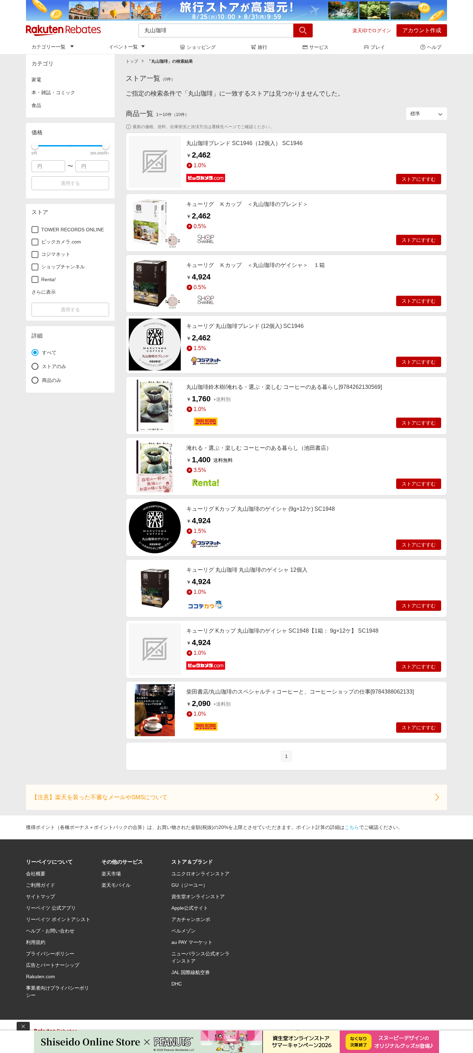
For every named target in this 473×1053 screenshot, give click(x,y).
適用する (70, 183)
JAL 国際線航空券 (190, 972)
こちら (352, 827)
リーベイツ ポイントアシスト (58, 919)
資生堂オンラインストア (198, 896)
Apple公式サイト (189, 908)
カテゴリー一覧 (48, 47)
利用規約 (35, 942)
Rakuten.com (40, 976)
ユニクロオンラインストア (200, 873)
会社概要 (35, 873)
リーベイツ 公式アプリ (51, 908)
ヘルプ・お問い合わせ (50, 931)
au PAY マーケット (192, 942)
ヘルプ (434, 47)
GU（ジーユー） (189, 885)
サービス (319, 47)
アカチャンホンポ (190, 919)
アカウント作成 (421, 30)
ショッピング (201, 47)
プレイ (378, 47)
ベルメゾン (183, 931)
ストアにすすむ (419, 179)
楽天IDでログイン (371, 30)
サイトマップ (40, 896)
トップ (132, 61)
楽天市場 (111, 873)
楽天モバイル (116, 885)
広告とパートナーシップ (52, 965)
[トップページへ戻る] (63, 30)
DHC (176, 984)
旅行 (262, 47)
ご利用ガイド (40, 885)
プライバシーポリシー (50, 953)
